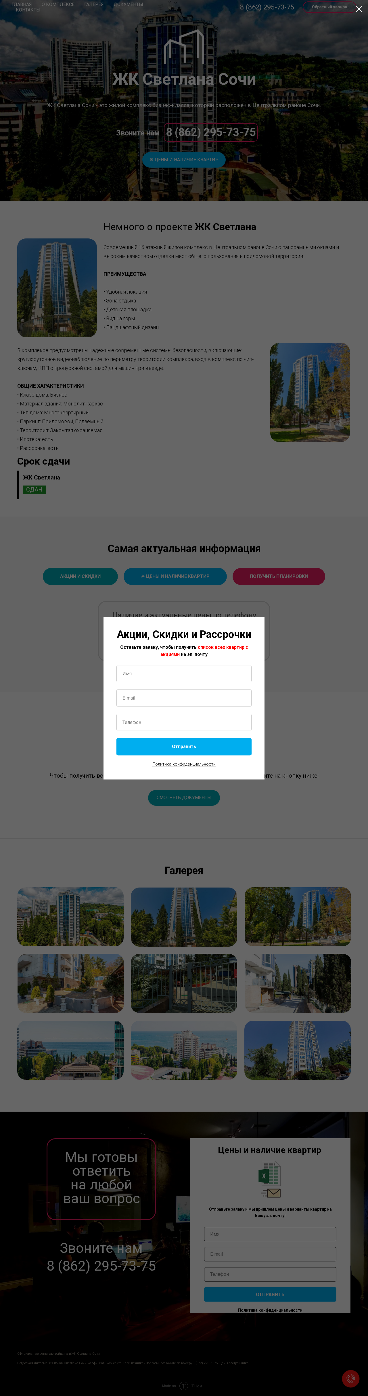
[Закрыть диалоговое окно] (359, 9)
